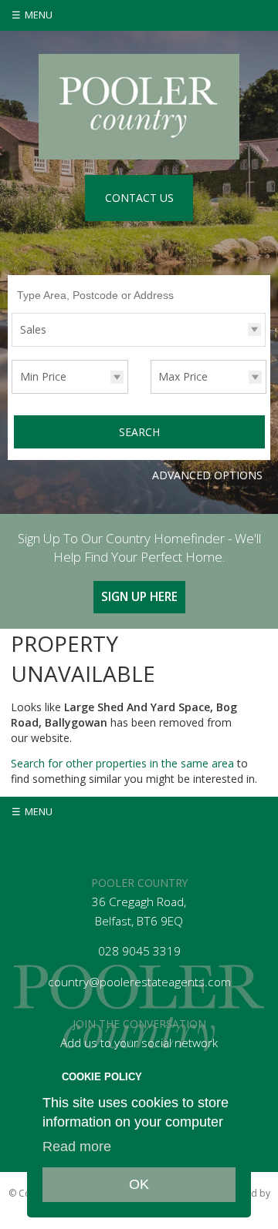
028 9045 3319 (139, 951)
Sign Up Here (139, 597)
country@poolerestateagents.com (139, 982)
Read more (76, 1146)
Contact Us (139, 197)
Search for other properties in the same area (122, 763)
